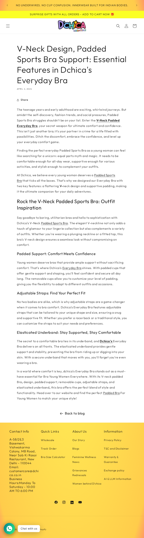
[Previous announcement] (7, 5)
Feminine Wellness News (84, 459)
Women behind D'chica (86, 483)
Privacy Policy (112, 440)
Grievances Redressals (79, 473)
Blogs (75, 448)
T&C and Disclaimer (116, 448)
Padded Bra (111, 393)
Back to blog (75, 413)
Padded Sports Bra (54, 223)
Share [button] (24, 99)
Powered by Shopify (36, 529)
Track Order (49, 448)
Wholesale (47, 440)
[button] (8, 26)
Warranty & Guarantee (111, 459)
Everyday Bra (72, 268)
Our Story (78, 440)
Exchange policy (114, 470)
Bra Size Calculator (53, 457)
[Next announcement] (137, 5)
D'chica (22, 529)
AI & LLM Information (117, 479)
